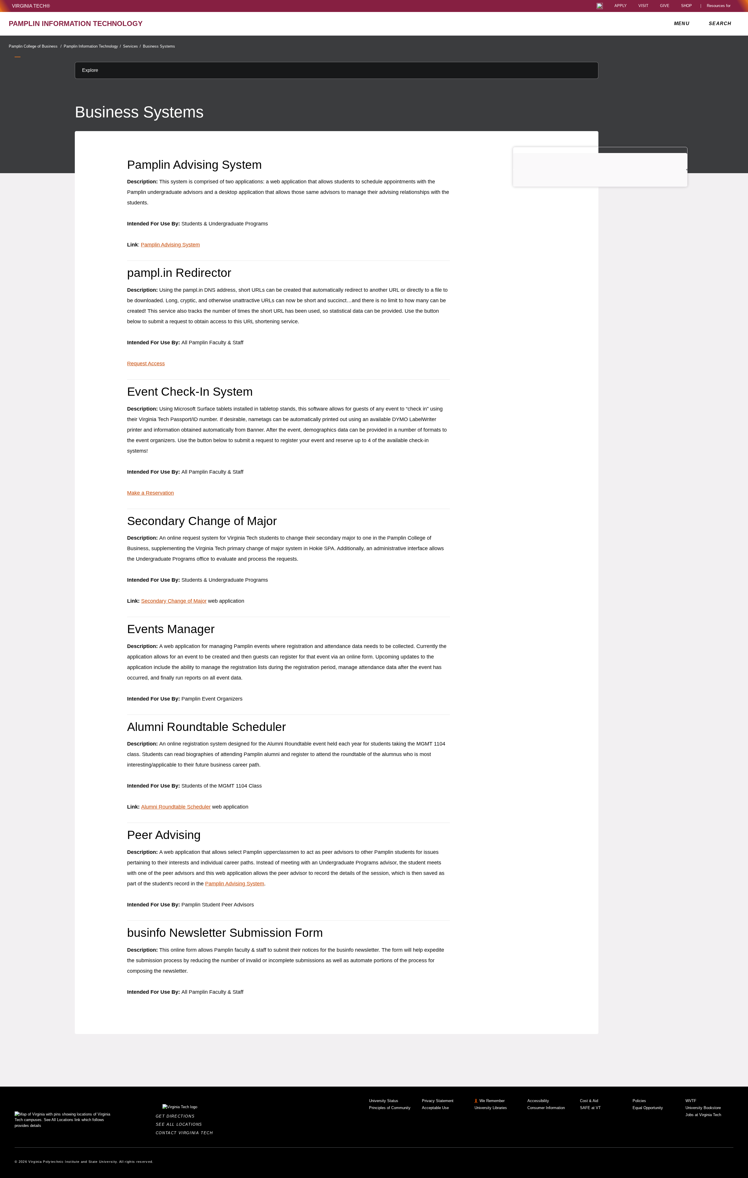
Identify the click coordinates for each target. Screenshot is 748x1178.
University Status (383, 1101)
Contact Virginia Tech (186, 1133)
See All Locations (180, 1124)
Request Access (146, 363)
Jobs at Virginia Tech (703, 1115)
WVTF (690, 1101)
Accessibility (538, 1101)
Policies (639, 1101)
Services (132, 46)
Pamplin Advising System (170, 245)
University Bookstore (703, 1108)
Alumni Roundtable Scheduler (176, 807)
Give (664, 6)
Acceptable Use (435, 1108)
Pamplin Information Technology (92, 46)
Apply (620, 6)
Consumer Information (546, 1108)
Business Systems (159, 46)
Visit (643, 6)
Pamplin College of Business (35, 46)
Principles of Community (390, 1108)
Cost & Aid (589, 1101)
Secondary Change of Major (174, 601)
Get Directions (177, 1116)
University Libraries (491, 1108)
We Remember (492, 1101)
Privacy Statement (437, 1101)
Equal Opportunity (648, 1108)
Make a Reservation (150, 493)
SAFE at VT (590, 1108)
